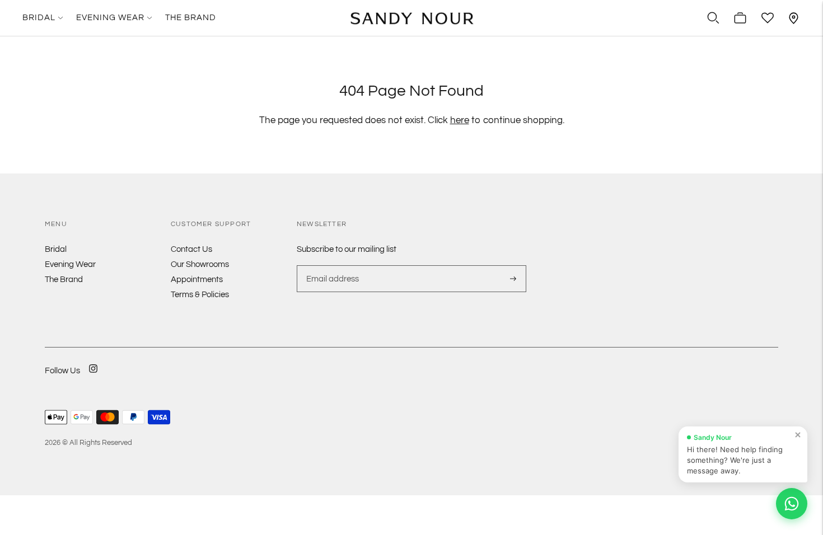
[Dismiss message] (797, 434)
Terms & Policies (200, 294)
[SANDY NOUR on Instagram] (93, 376)
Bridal (38, 17)
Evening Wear (110, 17)
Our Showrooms (200, 264)
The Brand (190, 17)
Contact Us (191, 249)
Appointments (197, 279)
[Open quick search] (713, 18)
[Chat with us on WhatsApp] (791, 503)
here (459, 120)
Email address (331, 265)
